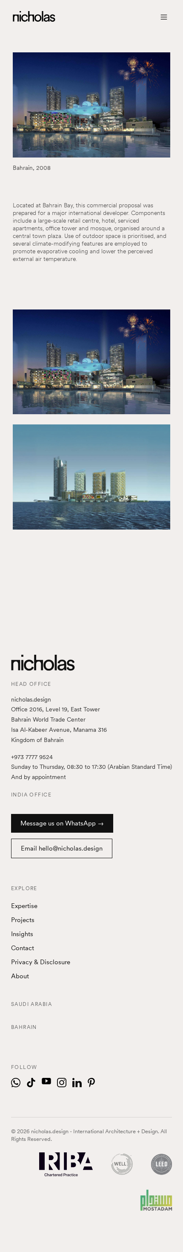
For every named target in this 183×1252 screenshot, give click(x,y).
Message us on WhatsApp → (62, 823)
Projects (22, 920)
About (20, 976)
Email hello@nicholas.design (62, 848)
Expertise (24, 906)
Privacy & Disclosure (40, 962)
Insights (22, 934)
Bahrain (24, 1027)
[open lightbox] (91, 362)
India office (31, 795)
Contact (22, 948)
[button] (163, 17)
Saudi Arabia (31, 1004)
